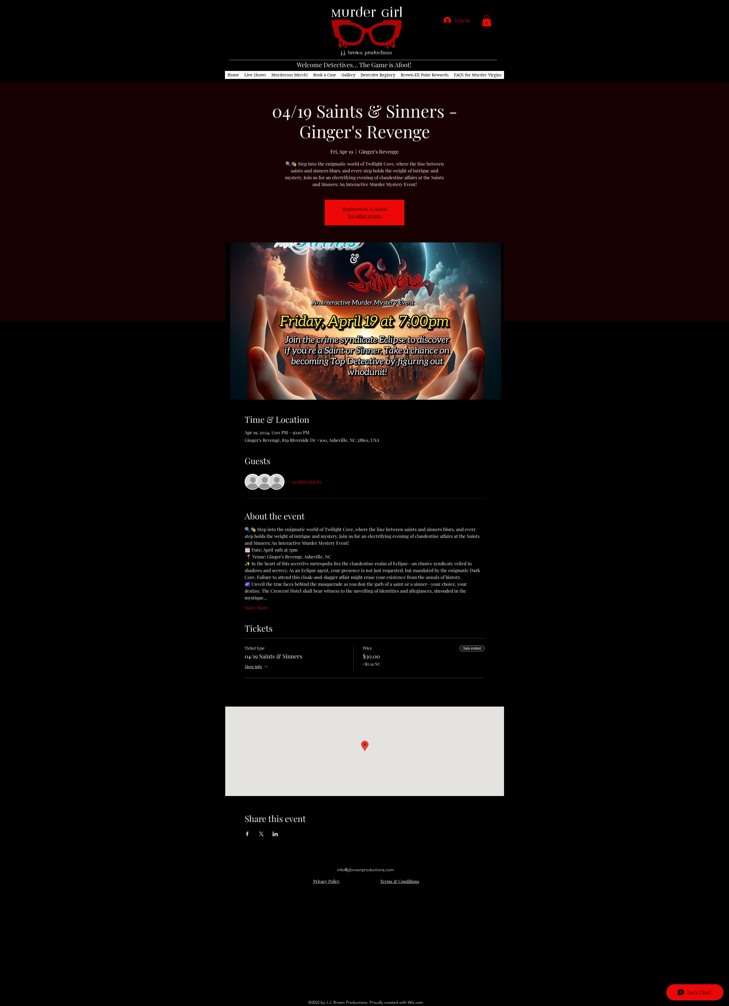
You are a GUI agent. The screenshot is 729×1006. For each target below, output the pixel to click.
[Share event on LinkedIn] (275, 834)
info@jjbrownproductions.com (365, 869)
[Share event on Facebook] (247, 834)
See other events (365, 216)
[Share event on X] (261, 834)
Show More (256, 608)
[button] (487, 20)
